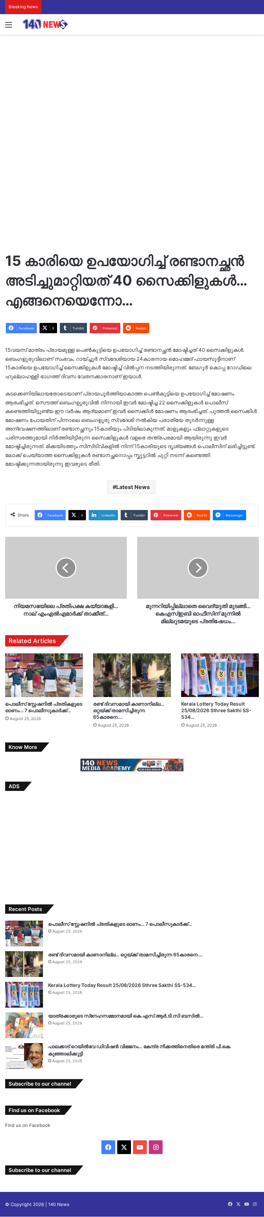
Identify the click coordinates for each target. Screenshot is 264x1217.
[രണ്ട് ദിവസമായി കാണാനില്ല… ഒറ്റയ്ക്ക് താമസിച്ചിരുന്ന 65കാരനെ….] (132, 675)
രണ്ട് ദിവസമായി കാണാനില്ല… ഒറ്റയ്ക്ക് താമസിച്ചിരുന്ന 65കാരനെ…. (128, 710)
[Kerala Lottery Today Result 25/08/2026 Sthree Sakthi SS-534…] (220, 675)
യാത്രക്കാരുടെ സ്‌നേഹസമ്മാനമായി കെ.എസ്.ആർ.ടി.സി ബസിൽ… (126, 1016)
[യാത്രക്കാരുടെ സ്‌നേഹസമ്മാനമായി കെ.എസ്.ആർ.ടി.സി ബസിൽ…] (24, 1025)
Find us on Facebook (27, 1125)
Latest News (133, 486)
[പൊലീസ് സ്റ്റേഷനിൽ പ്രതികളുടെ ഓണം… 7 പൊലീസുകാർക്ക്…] (44, 675)
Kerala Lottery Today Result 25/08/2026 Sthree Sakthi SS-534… (216, 710)
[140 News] (55, 24)
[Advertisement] (132, 89)
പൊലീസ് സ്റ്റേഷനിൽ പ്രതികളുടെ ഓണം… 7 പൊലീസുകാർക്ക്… (120, 924)
